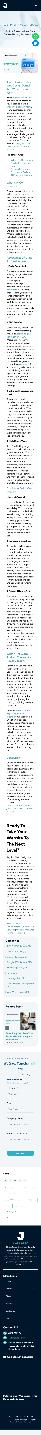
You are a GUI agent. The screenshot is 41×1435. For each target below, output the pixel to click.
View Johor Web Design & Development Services (19, 146)
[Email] (24, 1180)
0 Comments (23, 1042)
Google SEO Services (12, 1200)
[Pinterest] (19, 1180)
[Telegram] (15, 1180)
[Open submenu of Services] (34, 1288)
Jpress (29, 1422)
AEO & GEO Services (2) (19, 946)
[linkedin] (17, 1416)
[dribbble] (20, 1416)
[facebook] (9, 1416)
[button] (7, 1028)
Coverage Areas (30, 1188)
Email (10, 1103)
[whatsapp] (28, 1416)
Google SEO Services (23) (19, 962)
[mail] (32, 1416)
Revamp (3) (12, 972)
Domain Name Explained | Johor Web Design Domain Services (20, 808)
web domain (13, 289)
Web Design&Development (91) (20, 985)
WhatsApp (12, 897)
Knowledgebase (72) (17, 967)
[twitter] (13, 1416)
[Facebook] (5, 1180)
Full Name (12, 1088)
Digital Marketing (16, 932)
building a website (22, 97)
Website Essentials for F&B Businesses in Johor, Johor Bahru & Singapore (21, 1036)
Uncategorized (21, 1206)
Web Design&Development (14, 1212)
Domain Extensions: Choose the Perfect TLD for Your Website (21, 172)
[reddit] (24, 1416)
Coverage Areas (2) (16, 951)
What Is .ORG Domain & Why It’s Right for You (22, 163)
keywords (24, 364)
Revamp (8, 1206)
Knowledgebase (30, 1200)
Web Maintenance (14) (18, 992)
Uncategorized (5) (15, 978)
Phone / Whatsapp (17, 1133)
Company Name (15, 1118)
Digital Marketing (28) (17, 956)
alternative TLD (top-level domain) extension (19, 713)
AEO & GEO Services (12, 1188)
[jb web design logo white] (5, 3)
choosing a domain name (19, 106)
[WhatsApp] (10, 1180)
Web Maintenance (25, 929)
